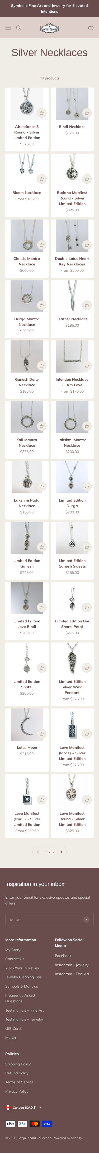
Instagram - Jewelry (71, 965)
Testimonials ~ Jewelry (24, 1019)
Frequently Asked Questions (20, 998)
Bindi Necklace (72, 126)
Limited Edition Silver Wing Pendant (72, 687)
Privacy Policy (16, 1091)
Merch (10, 1037)
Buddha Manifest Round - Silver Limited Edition (72, 198)
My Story (12, 949)
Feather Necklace (72, 319)
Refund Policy (17, 1073)
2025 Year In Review (22, 968)
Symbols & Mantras (21, 986)
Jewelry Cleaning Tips (23, 977)
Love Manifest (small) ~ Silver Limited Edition (26, 819)
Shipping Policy (18, 1064)
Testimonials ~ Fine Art (24, 1010)
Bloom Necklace (26, 192)
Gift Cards (13, 1028)
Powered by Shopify (67, 1138)
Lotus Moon (27, 747)
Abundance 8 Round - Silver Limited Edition (26, 132)
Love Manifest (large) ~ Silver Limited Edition (72, 753)
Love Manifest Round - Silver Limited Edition (72, 819)
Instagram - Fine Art (72, 973)
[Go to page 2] (61, 852)
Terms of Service (19, 1082)
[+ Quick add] (41, 113)
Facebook (63, 955)
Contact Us (14, 958)
